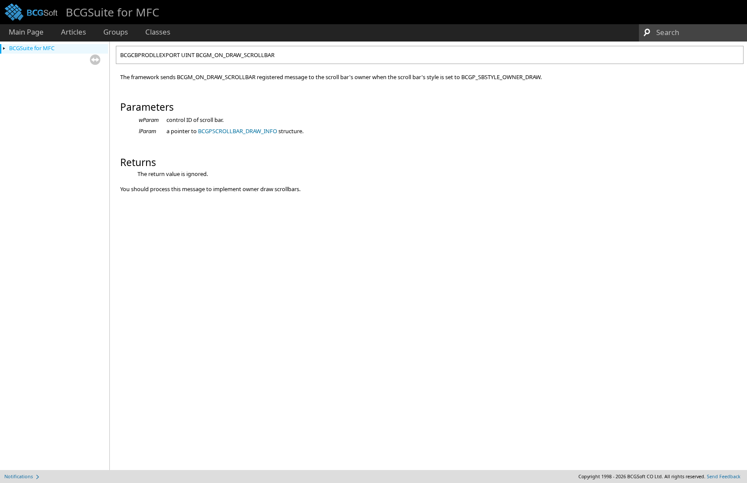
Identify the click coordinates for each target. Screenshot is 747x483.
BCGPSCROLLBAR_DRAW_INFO (237, 131)
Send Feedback (724, 476)
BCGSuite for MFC (31, 48)
